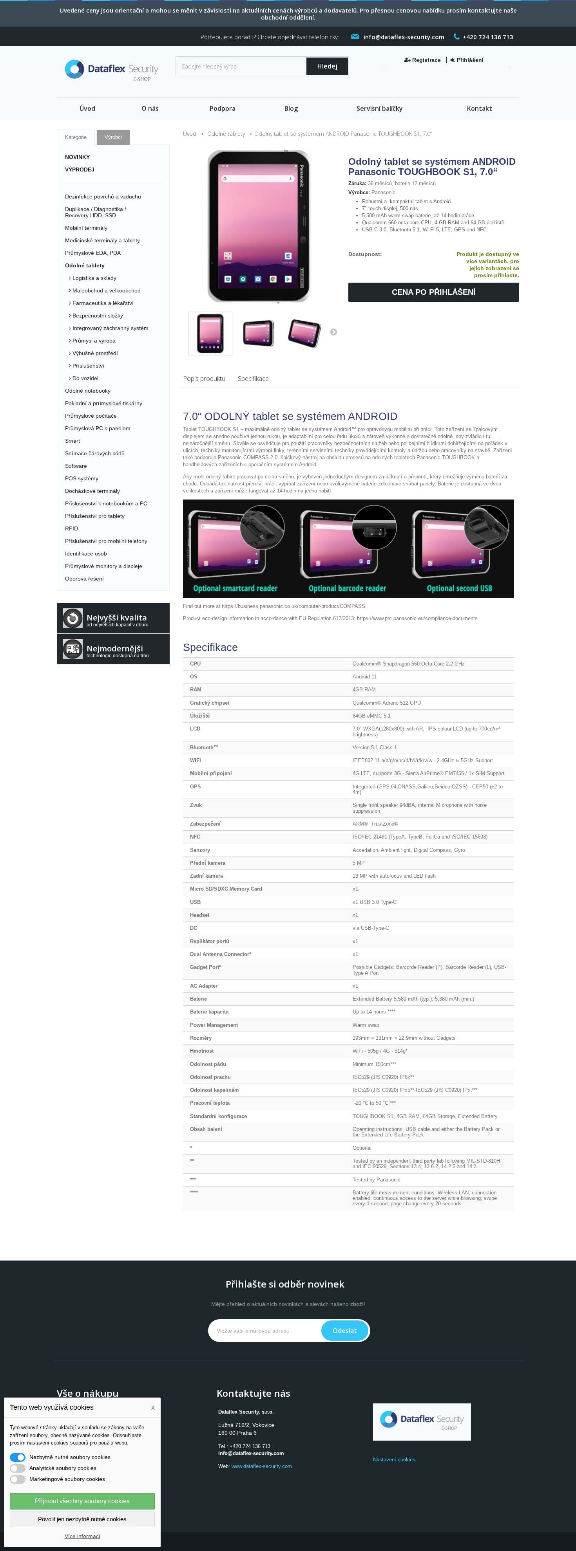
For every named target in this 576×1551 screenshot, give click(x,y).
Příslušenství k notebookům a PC (106, 503)
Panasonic (383, 192)
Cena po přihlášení (434, 292)
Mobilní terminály (86, 228)
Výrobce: (359, 192)
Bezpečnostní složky (97, 315)
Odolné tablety (85, 265)
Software (76, 466)
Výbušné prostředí (94, 353)
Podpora (222, 108)
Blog (291, 108)
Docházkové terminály (92, 491)
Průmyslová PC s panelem (97, 428)
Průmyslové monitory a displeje (103, 566)
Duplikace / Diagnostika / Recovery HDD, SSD (95, 212)
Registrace (426, 60)
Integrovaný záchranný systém (110, 328)
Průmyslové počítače (91, 416)
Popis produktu (204, 378)
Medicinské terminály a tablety (102, 240)
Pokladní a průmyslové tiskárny (103, 403)
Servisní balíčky (380, 108)
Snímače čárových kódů (95, 453)
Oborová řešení (84, 578)
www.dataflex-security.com (262, 1466)
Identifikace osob (86, 553)
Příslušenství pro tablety (95, 516)
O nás (150, 108)
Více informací (82, 1536)
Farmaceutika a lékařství (102, 303)
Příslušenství (87, 366)
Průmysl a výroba (93, 340)
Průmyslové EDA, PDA (93, 253)
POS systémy (81, 478)
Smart (72, 441)
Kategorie (76, 137)
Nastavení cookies (394, 1460)
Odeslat (345, 1330)
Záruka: (357, 183)
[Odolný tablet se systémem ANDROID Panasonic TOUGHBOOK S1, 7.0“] (210, 333)
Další (333, 331)
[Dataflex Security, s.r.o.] (113, 72)
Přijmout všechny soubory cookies (82, 1501)
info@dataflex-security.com (251, 1453)
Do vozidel (84, 378)
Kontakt (479, 108)
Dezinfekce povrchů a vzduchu (103, 196)
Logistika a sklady (93, 278)
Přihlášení (469, 60)
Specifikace (253, 378)
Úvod (87, 108)
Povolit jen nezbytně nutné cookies (82, 1519)
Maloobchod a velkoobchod (106, 290)
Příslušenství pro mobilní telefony (106, 541)
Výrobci (113, 137)
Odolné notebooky (87, 391)
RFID (71, 528)
